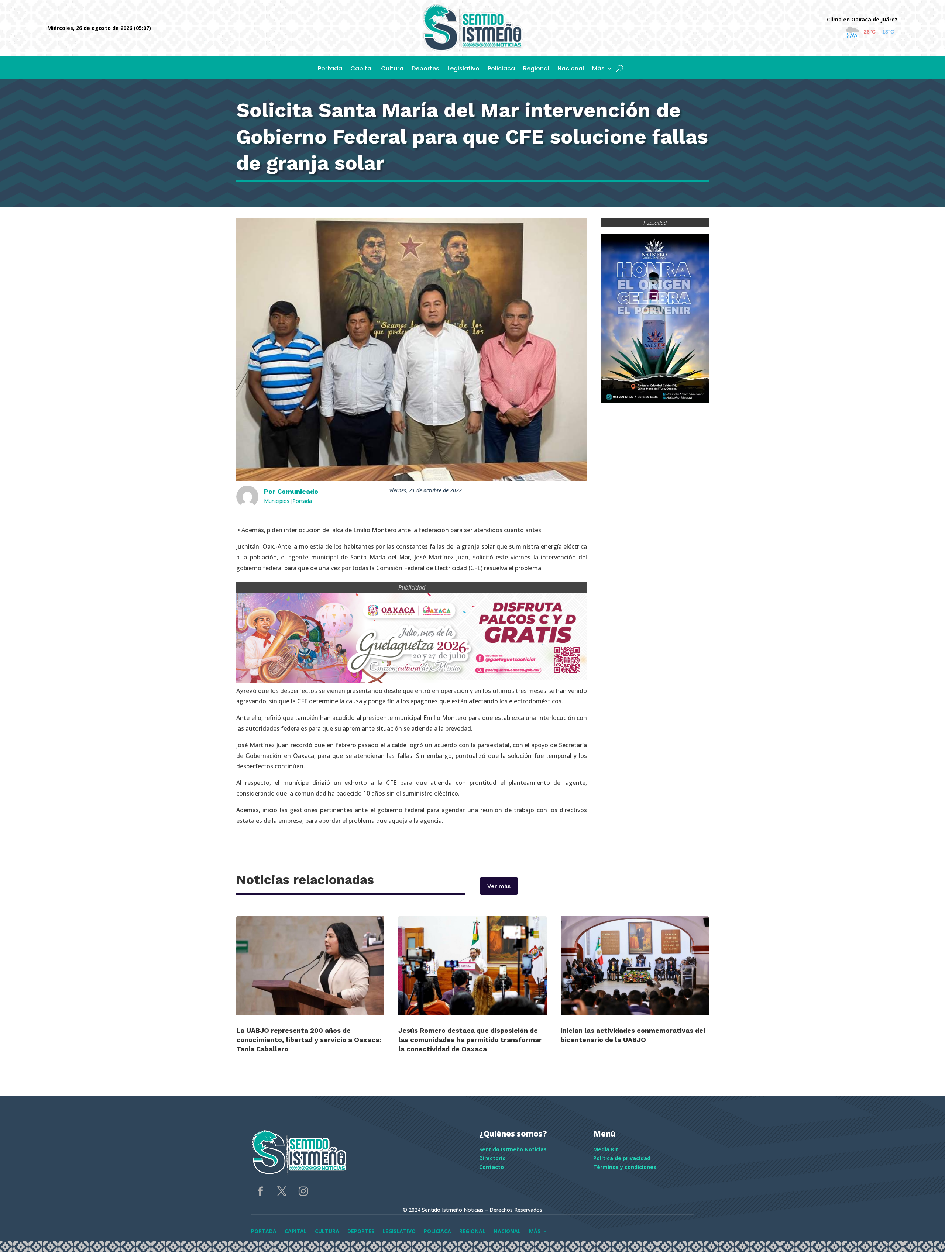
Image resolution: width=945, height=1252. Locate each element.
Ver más (499, 886)
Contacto (491, 1166)
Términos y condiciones (624, 1166)
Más (598, 69)
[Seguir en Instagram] (303, 1191)
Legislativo (463, 69)
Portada (330, 69)
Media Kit (605, 1149)
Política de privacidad (621, 1158)
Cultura (392, 69)
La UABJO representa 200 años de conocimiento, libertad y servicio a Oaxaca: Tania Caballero (308, 1040)
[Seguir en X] (281, 1191)
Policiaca (501, 69)
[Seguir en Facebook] (260, 1191)
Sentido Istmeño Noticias (513, 1149)
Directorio (492, 1158)
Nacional (570, 69)
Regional (536, 69)
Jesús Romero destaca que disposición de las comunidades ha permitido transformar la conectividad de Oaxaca (470, 1040)
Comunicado (297, 491)
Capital (361, 69)
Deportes (425, 69)
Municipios (276, 500)
